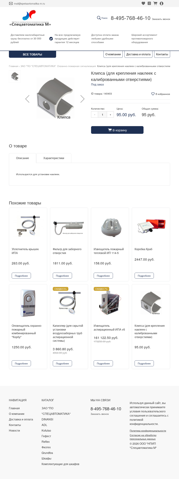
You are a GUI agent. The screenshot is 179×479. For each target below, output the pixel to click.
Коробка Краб (143, 249)
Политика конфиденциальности (148, 430)
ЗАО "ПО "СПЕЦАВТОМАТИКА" (38, 66)
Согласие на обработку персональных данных (143, 436)
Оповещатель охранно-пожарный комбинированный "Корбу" (27, 331)
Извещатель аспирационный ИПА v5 (109, 327)
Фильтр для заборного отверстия (67, 251)
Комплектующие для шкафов (60, 464)
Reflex (46, 442)
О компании (113, 54)
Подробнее (21, 275)
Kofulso (46, 430)
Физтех (46, 447)
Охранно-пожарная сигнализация (76, 66)
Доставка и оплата (138, 54)
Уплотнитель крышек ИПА (25, 251)
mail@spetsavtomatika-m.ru (29, 3)
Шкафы (46, 458)
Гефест (46, 436)
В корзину (117, 130)
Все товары (32, 54)
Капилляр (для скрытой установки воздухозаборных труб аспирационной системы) (68, 333)
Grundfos (47, 453)
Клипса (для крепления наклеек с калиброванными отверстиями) (150, 331)
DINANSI (47, 419)
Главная (13, 66)
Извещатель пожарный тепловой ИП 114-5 (109, 251)
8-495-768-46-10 (131, 17)
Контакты (162, 54)
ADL (44, 425)
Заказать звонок (161, 19)
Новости (14, 430)
